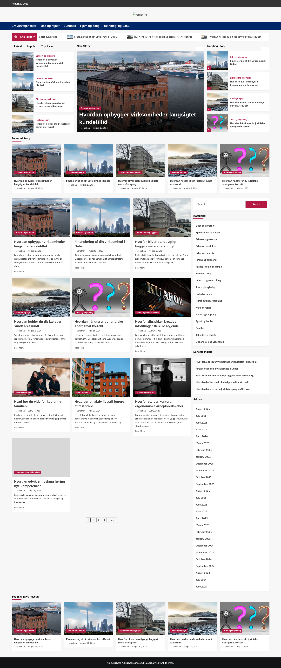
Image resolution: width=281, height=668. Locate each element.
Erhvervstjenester (24, 25)
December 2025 (205, 464)
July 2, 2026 (154, 411)
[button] (267, 26)
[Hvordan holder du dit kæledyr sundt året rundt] (217, 102)
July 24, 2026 (242, 188)
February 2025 (204, 532)
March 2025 (202, 525)
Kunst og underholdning (148, 312)
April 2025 (202, 518)
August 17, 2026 (100, 128)
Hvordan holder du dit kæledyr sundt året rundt (179, 36)
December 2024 (205, 546)
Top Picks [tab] (47, 46)
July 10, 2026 (94, 411)
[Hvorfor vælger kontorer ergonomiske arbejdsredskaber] (162, 377)
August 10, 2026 (139, 188)
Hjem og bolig (90, 25)
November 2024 (205, 552)
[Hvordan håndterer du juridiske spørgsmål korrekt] (217, 123)
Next (112, 520)
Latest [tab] (17, 46)
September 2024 (205, 566)
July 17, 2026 (34, 411)
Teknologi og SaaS (117, 25)
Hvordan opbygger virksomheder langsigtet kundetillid (49, 62)
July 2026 (201, 416)
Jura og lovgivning (238, 119)
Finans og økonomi (206, 260)
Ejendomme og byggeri (240, 78)
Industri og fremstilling (208, 280)
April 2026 (202, 436)
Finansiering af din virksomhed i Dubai (131, 122)
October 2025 (204, 477)
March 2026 (202, 443)
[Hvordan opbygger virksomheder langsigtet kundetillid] (23, 60)
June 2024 (201, 587)
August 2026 (203, 409)
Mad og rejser (50, 25)
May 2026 (201, 429)
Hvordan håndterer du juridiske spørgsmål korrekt (224, 389)
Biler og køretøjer (24, 392)
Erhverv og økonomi (45, 56)
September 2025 (205, 484)
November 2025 (205, 470)
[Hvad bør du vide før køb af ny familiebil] (41, 377)
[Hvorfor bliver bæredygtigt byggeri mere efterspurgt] (217, 81)
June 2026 (201, 423)
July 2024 (201, 580)
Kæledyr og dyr (237, 99)
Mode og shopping (206, 314)
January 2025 (203, 539)
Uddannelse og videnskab (28, 472)
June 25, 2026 (34, 491)
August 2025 (203, 491)
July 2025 (201, 498)
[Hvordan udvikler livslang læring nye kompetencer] (41, 457)
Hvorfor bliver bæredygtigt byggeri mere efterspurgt (107, 36)
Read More (19, 272)
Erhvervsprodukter (145, 392)
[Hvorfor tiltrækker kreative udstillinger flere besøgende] (162, 297)
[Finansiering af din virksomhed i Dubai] (217, 60)
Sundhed (70, 25)
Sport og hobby (83, 392)
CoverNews (151, 662)
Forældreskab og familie (209, 267)
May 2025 (201, 511)
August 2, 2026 (191, 188)
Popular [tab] (31, 46)
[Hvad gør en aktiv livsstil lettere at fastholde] (101, 377)
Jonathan (85, 128)
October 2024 (204, 559)
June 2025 (201, 505)
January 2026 (203, 457)
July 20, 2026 (155, 331)
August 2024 (203, 573)
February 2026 (204, 450)
